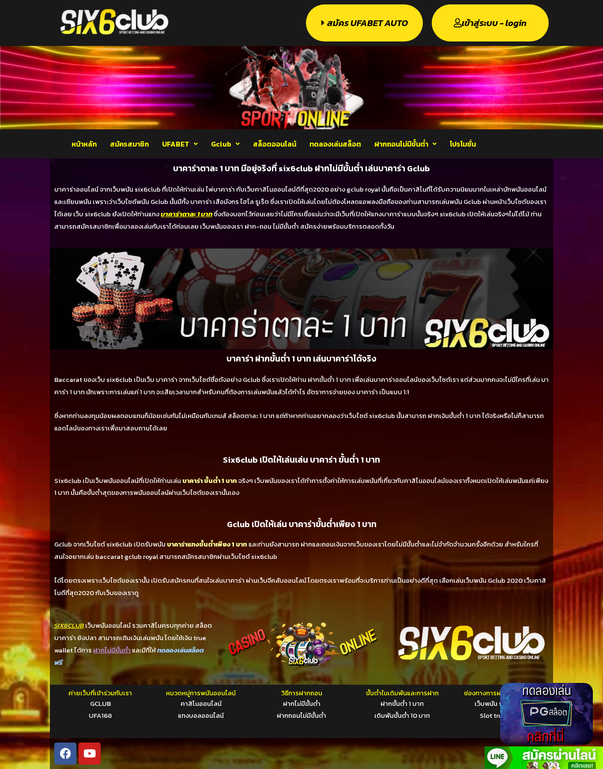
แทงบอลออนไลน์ (201, 715)
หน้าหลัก (84, 144)
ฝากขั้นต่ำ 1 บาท (402, 703)
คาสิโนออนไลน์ (201, 703)
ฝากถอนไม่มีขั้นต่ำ (401, 144)
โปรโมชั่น (463, 144)
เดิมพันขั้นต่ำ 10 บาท (402, 715)
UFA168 (100, 715)
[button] (179, 144)
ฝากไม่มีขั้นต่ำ (301, 703)
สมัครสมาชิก (129, 144)
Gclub (221, 144)
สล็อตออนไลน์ (274, 144)
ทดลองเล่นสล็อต (335, 144)
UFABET (175, 144)
